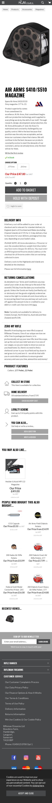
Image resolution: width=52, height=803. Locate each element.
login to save (15, 206)
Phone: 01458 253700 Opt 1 (19, 744)
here (29, 269)
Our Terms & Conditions (17, 698)
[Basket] (49, 2)
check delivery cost (30, 400)
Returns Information (15, 714)
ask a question (30, 431)
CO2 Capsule (13, 523)
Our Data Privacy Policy (16, 687)
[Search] (42, 2)
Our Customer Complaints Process (22, 682)
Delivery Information (15, 709)
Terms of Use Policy (14, 703)
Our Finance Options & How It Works (23, 693)
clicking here (38, 785)
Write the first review (14, 153)
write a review (30, 437)
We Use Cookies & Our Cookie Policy (23, 719)
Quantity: (8, 183)
